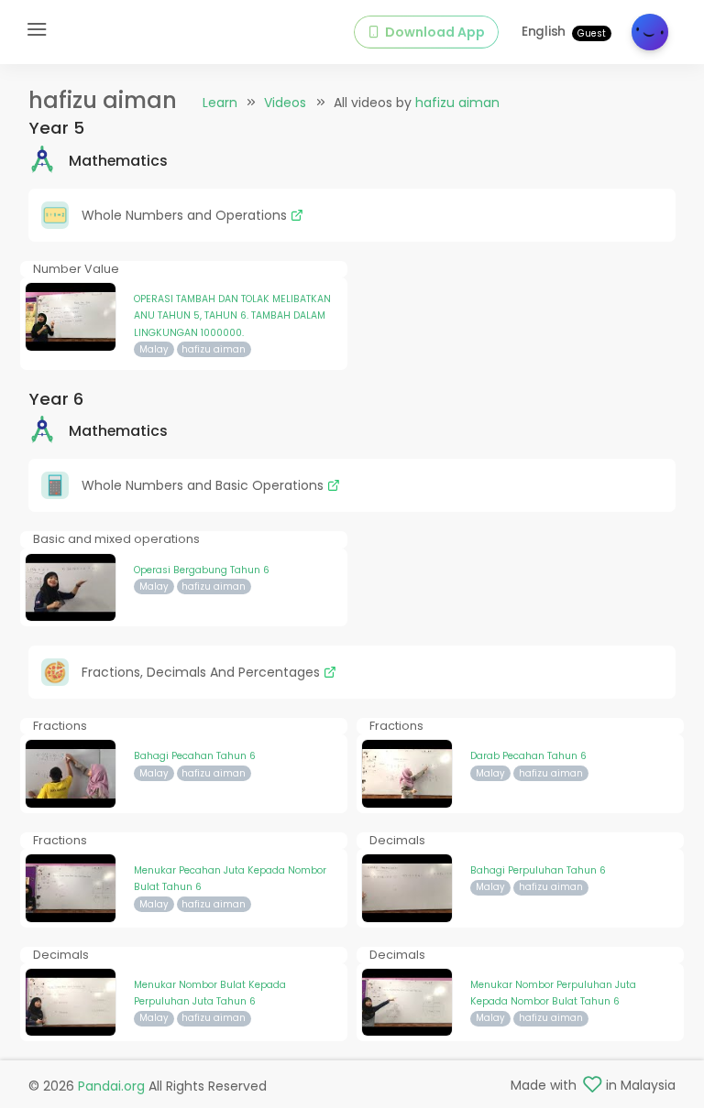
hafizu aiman (457, 102)
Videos (285, 102)
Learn (220, 102)
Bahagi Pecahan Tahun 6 (195, 756)
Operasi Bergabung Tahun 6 (202, 570)
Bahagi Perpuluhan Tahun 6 (538, 870)
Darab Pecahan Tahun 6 (528, 756)
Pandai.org (111, 1086)
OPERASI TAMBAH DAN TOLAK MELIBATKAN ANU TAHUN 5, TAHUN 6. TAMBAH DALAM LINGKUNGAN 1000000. (232, 316)
